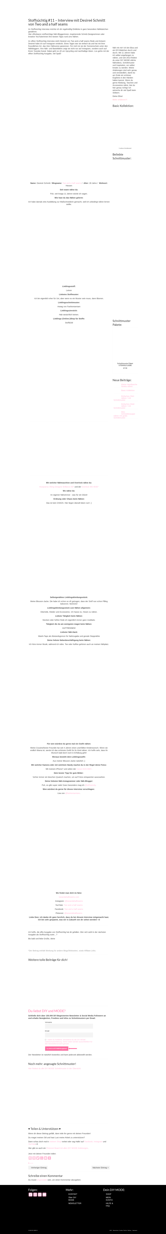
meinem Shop (55, 1142)
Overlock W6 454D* (90, 487)
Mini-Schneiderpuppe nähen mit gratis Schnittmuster (124, 415)
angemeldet (42, 1180)
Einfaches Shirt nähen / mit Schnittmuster (124, 398)
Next (136, 351)
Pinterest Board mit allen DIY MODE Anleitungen (67, 1148)
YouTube (32, 1144)
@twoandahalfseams (74, 901)
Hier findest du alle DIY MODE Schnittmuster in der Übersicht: (54, 1068)
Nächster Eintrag (100, 1168)
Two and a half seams (72, 183)
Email (47, 1031)
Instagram (98, 1142)
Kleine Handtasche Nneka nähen (129, 385)
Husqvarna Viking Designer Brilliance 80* (56, 487)
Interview (31, 1163)
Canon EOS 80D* (84, 769)
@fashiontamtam (72, 793)
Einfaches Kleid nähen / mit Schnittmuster (124, 406)
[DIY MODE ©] (45, 6)
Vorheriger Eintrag (38, 1168)
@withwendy (90, 785)
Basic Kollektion (128, 390)
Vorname (48, 1022)
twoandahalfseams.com (69, 897)
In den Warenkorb (125, 371)
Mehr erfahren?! (120, 100)
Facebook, (89, 1142)
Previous (114, 351)
